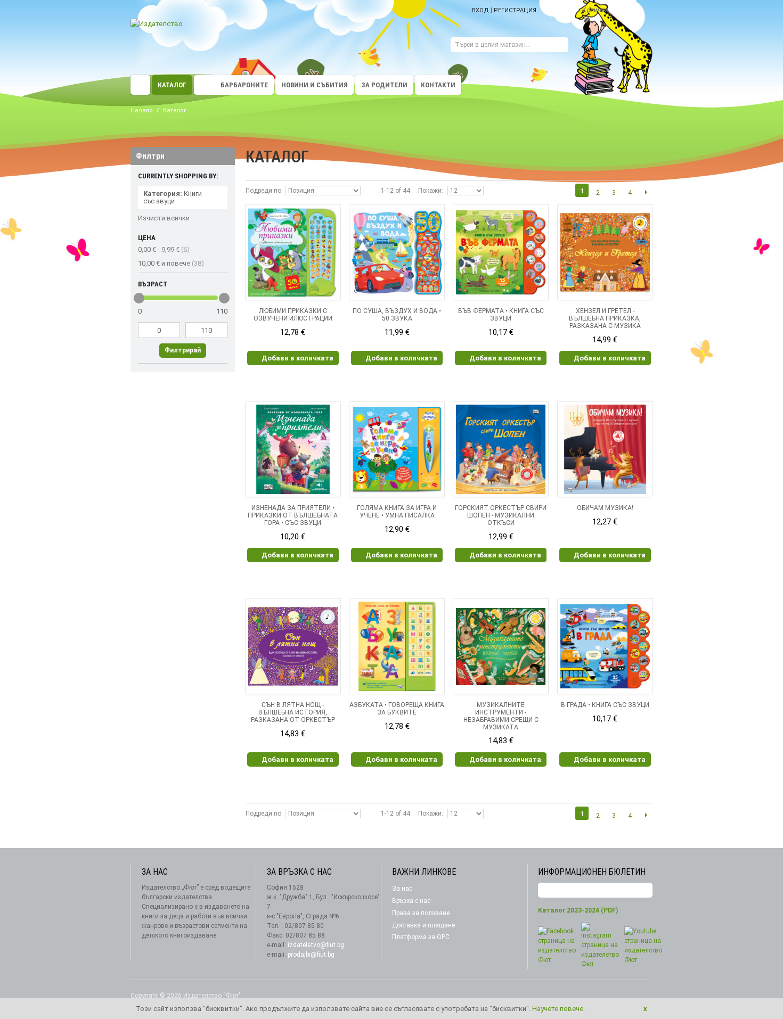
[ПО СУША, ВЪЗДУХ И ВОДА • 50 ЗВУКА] (396, 252)
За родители (384, 85)
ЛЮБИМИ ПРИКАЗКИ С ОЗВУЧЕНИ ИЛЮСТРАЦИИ (293, 314)
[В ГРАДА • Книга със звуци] (605, 646)
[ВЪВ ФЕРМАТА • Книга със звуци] (500, 252)
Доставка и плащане (423, 925)
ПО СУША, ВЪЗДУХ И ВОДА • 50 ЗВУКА (397, 314)
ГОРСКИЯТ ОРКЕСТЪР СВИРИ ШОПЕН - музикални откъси (501, 515)
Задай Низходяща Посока (370, 191)
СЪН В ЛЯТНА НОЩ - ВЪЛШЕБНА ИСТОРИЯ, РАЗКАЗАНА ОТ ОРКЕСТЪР (293, 712)
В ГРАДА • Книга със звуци (605, 705)
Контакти (438, 85)
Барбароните (244, 85)
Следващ (645, 192)
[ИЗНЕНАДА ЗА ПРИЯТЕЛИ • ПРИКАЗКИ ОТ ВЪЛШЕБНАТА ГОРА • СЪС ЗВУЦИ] (293, 449)
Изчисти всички (164, 218)
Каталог (172, 85)
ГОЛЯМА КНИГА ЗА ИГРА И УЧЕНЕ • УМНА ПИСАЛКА (397, 511)
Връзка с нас (411, 901)
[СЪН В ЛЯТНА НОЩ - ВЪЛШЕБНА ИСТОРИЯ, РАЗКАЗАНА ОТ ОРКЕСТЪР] (293, 646)
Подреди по (263, 190)
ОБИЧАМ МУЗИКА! (605, 508)
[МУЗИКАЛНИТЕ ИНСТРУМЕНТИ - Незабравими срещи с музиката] (500, 646)
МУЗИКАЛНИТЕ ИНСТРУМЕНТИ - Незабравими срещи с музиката (501, 715)
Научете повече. (558, 1009)
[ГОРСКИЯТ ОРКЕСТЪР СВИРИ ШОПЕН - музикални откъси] (500, 449)
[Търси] (560, 46)
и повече (171, 263)
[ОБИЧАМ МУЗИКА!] (605, 449)
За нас (402, 888)
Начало (141, 110)
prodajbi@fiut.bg (311, 954)
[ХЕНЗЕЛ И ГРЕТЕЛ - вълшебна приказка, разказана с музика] (605, 252)
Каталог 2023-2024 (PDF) (578, 910)
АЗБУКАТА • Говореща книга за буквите (396, 708)
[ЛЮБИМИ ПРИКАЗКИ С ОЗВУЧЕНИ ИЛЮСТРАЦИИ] (293, 252)
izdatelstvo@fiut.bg (316, 945)
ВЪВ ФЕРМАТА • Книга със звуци (501, 314)
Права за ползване (421, 913)
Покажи (430, 190)
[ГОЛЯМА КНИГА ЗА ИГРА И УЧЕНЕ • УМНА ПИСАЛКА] (396, 449)
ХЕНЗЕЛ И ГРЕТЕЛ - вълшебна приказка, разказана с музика (605, 318)
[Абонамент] (644, 890)
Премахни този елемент (219, 194)
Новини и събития (314, 85)
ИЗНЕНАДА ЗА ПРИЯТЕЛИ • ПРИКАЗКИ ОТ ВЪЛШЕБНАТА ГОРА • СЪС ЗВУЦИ (293, 515)
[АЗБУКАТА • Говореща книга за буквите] (396, 646)
